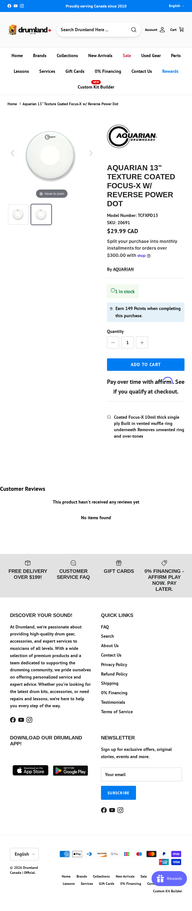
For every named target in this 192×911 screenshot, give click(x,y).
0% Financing (108, 71)
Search (107, 636)
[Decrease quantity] (113, 342)
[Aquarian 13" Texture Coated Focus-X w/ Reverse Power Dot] (18, 214)
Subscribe (119, 792)
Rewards (170, 71)
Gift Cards (75, 71)
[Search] (133, 30)
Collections (67, 55)
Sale (127, 55)
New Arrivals (100, 55)
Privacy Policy (114, 664)
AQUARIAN (123, 269)
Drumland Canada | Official (24, 870)
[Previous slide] (13, 153)
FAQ (105, 627)
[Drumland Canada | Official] (30, 29)
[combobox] (92, 29)
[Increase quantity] (142, 342)
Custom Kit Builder (96, 85)
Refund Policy (114, 674)
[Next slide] (91, 153)
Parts (176, 55)
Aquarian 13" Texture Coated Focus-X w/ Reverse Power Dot (70, 103)
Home (17, 55)
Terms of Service (117, 711)
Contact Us (142, 71)
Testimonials (113, 702)
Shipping (109, 683)
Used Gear (151, 55)
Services (47, 71)
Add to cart (146, 364)
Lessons (21, 71)
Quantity (115, 331)
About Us (110, 645)
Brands (39, 55)
